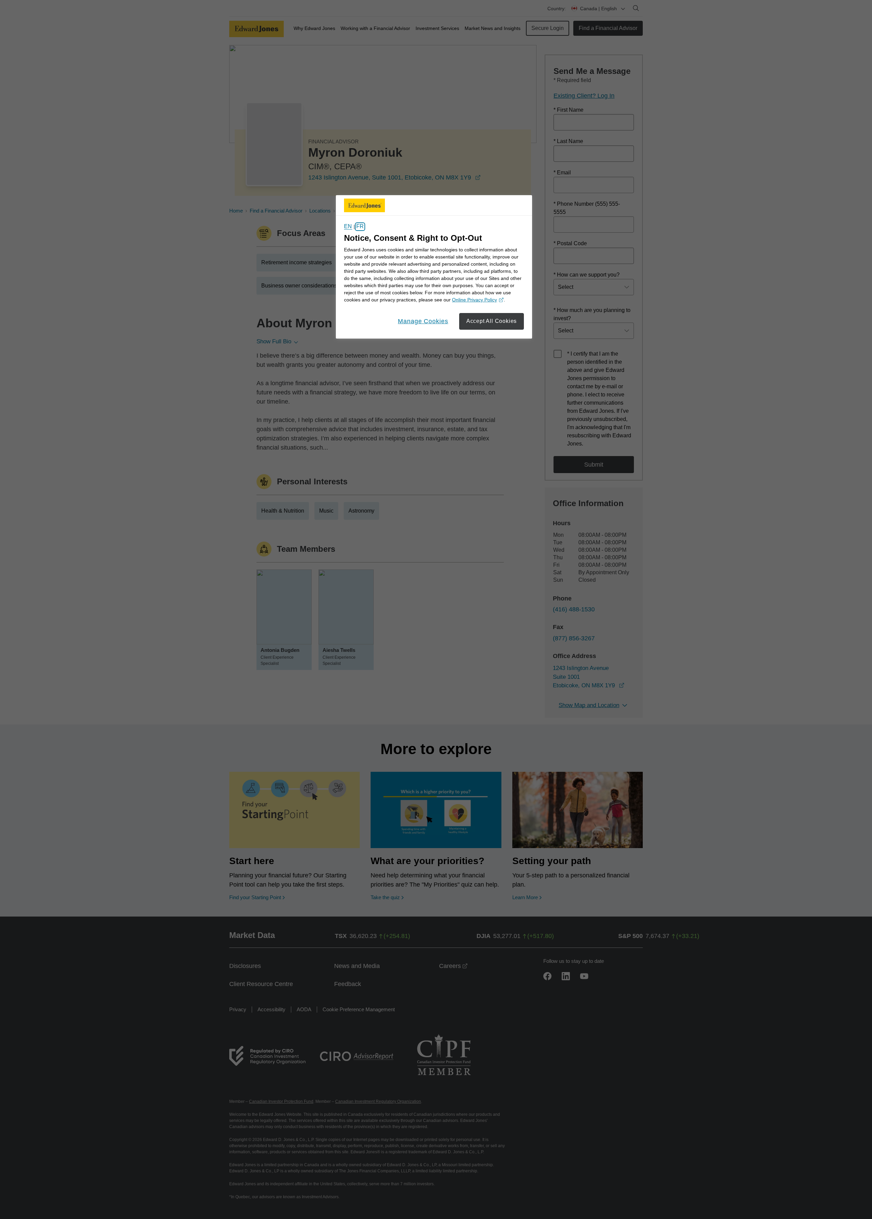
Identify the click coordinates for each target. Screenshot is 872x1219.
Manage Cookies (423, 321)
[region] (434, 267)
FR (360, 227)
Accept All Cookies (491, 321)
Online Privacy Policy (477, 300)
